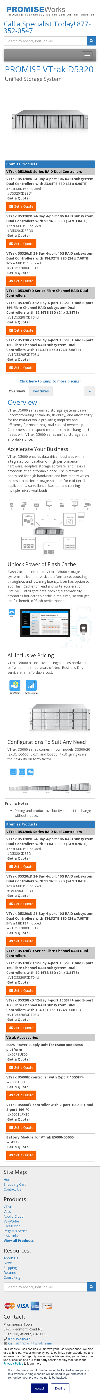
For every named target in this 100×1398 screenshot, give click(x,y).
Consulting (12, 1277)
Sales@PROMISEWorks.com (30, 1343)
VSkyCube (11, 1221)
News (8, 1262)
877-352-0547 (19, 1339)
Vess (7, 1211)
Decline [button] (60, 1388)
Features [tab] (41, 391)
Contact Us (12, 1189)
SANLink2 (11, 1235)
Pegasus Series (15, 1231)
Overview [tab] (17, 391)
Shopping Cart (15, 1184)
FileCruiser (12, 1226)
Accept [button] (39, 1388)
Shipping (10, 1267)
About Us (11, 1258)
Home (8, 1179)
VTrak (8, 1206)
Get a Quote (23, 206)
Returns (10, 1272)
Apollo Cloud (14, 1216)
